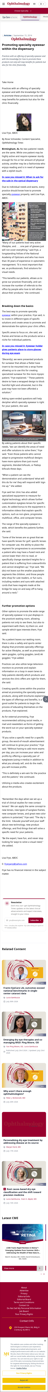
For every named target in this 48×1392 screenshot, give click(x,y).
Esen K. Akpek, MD (29, 1199)
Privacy (24, 1293)
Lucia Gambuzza (13, 997)
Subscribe (34, 920)
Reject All (24, 1380)
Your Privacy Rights (24, 1314)
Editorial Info (24, 1296)
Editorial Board (24, 1299)
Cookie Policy (21, 1368)
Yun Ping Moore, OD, (14, 1046)
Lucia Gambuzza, (13, 1199)
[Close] (45, 1340)
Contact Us (24, 1305)
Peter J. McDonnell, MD (15, 1098)
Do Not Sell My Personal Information (24, 1308)
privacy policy (11, 927)
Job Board (24, 1311)
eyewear (16, 194)
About (24, 1287)
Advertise (24, 1290)
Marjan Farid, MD (13, 1147)
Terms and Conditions (24, 1302)
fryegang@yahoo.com (15, 863)
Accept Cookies (24, 1387)
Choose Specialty (21, 11)
